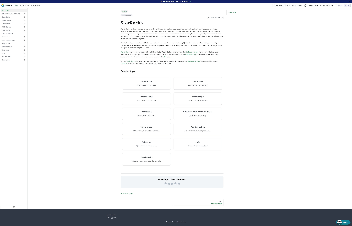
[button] (14, 59)
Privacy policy (325, 5)
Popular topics (232, 12)
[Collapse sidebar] (13, 207)
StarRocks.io (111, 215)
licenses (167, 57)
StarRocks (124, 52)
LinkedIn (124, 64)
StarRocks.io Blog (194, 61)
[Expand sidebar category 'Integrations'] (25, 43)
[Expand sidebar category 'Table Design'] (25, 26)
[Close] (349, 1)
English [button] (35, 5)
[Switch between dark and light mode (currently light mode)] (332, 5)
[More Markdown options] (222, 17)
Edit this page (128, 193)
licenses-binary (190, 54)
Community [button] (312, 5)
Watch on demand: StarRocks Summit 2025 (176, 1)
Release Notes (297, 5)
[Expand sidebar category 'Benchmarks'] (25, 56)
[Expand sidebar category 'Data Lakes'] (25, 36)
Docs (16, 5)
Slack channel (131, 61)
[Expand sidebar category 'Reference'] (25, 50)
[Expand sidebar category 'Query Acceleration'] (25, 40)
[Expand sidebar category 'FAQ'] (25, 53)
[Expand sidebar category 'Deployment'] (25, 23)
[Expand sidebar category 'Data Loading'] (25, 30)
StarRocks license (191, 52)
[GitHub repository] (305, 5)
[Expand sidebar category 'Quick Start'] (25, 17)
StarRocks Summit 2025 (280, 5)
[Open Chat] (343, 222)
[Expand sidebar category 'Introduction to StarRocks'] (25, 13)
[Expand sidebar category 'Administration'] (25, 46)
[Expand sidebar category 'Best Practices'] (25, 20)
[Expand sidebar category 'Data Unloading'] (25, 33)
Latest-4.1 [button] (23, 5)
